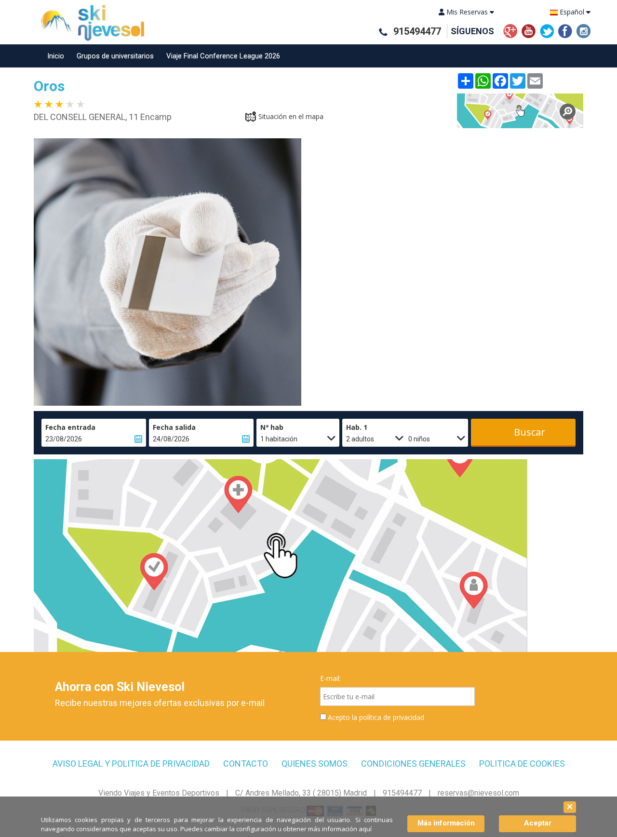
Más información (446, 823)
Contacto (245, 764)
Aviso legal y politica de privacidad (131, 764)
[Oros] (520, 110)
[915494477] (383, 32)
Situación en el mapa (290, 116)
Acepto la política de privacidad (376, 717)
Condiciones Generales (413, 764)
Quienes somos (315, 764)
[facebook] (565, 30)
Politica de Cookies (522, 764)
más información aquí (340, 828)
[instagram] (583, 30)
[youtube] (529, 30)
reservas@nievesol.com (478, 792)
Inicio (55, 56)
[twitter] (547, 30)
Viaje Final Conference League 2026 (223, 56)
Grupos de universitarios (115, 56)
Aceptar (537, 823)
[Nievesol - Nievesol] (89, 23)
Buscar (529, 431)
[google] (510, 30)
